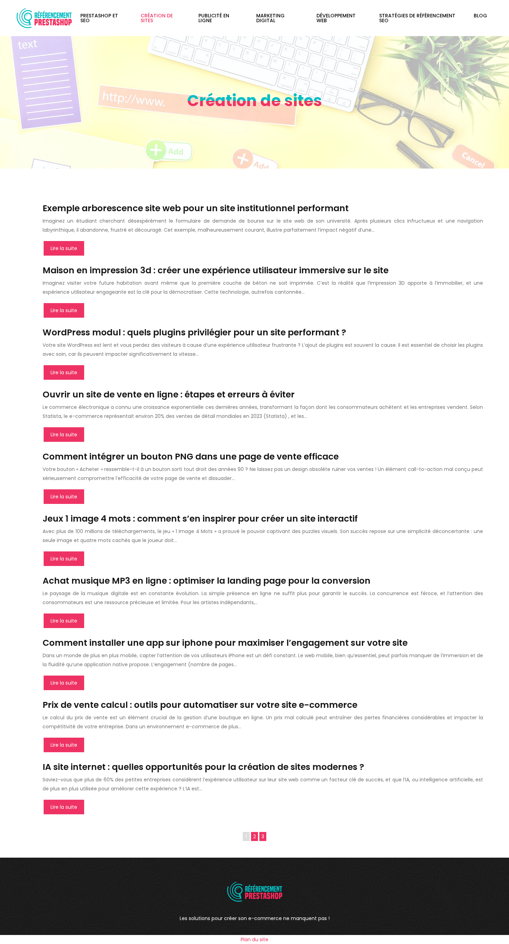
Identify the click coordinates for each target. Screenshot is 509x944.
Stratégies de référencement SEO (417, 18)
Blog (480, 15)
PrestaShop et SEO (99, 18)
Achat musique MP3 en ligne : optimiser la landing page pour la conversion (206, 581)
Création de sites (157, 18)
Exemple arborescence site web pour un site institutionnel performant (196, 208)
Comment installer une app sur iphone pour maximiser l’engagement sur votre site (225, 643)
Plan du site (254, 939)
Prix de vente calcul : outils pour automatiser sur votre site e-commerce (200, 705)
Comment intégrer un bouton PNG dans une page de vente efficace (191, 456)
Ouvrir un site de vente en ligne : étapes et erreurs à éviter (169, 394)
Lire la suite (64, 248)
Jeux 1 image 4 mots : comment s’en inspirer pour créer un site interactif (200, 519)
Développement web (336, 18)
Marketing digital (270, 18)
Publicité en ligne (213, 18)
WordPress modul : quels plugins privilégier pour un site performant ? (194, 332)
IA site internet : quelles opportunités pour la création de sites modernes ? (203, 767)
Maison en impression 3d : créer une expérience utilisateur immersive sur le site (216, 270)
